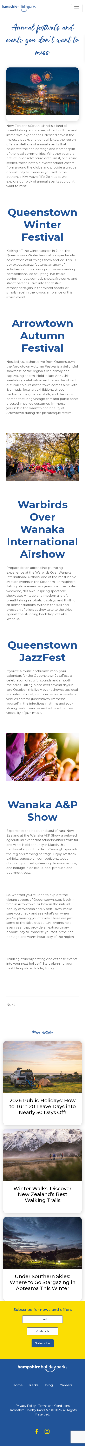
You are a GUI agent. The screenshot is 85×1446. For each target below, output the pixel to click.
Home (18, 1385)
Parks (34, 1385)
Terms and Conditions (54, 1406)
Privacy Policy (26, 1406)
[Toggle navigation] (77, 8)
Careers (66, 1385)
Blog (49, 1385)
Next (10, 1004)
